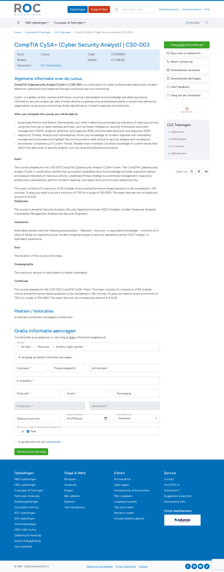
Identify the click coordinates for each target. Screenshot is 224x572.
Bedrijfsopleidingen (26, 501)
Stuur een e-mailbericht (186, 53)
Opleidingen (77, 9)
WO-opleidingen (24, 518)
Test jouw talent (124, 507)
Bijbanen (69, 501)
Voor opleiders (23, 546)
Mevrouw (43, 346)
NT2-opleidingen (24, 512)
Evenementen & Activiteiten (132, 490)
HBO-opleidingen (25, 484)
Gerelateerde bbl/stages (186, 78)
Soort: (21, 54)
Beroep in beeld (124, 512)
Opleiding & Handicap (27, 535)
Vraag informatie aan (187, 44)
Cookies (143, 566)
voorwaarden (53, 441)
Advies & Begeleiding (27, 541)
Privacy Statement (126, 566)
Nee (33, 431)
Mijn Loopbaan (123, 496)
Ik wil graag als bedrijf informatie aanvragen (45, 357)
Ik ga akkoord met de (40, 441)
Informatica (54, 65)
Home (17, 32)
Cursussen (177, 146)
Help (207, 9)
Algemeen (177, 131)
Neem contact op (182, 61)
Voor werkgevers (74, 507)
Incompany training (26, 507)
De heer (26, 346)
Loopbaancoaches (125, 501)
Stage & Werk (99, 9)
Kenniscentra (122, 479)
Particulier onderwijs (26, 496)
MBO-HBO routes (25, 529)
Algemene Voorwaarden (99, 566)
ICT (43, 65)
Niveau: (22, 60)
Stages (68, 490)
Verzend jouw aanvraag (31, 451)
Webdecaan (178, 153)
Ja (22, 431)
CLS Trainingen (62, 32)
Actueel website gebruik (129, 518)
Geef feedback (180, 87)
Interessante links (175, 501)
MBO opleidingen (36, 22)
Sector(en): (24, 65)
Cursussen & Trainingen (68, 22)
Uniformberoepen (25, 524)
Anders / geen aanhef (69, 346)
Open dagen (121, 484)
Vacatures (70, 484)
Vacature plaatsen (192, 9)
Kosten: (92, 60)
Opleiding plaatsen (169, 9)
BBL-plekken (72, 496)
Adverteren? (171, 490)
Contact (169, 479)
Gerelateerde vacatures (185, 70)
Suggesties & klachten (178, 496)
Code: (91, 54)
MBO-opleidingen (25, 479)
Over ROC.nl (171, 484)
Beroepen (70, 479)
